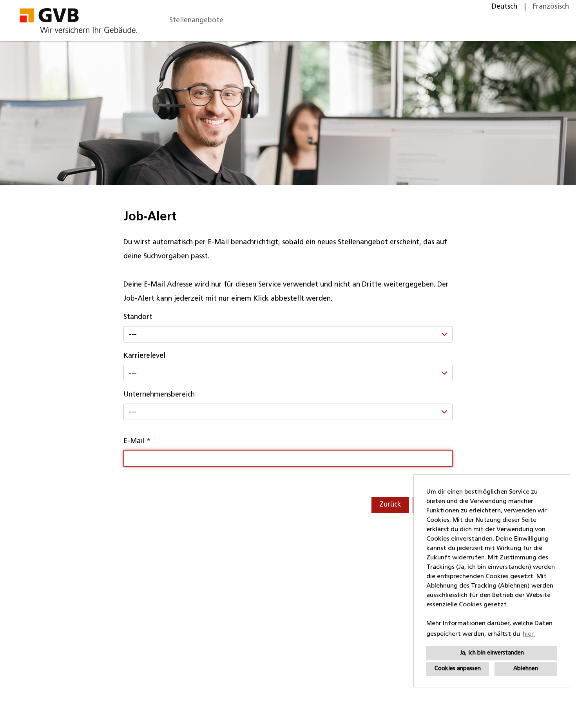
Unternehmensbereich (159, 394)
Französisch (551, 7)
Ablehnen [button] (525, 669)
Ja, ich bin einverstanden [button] (492, 653)
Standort (137, 317)
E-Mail (136, 441)
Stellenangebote (196, 20)
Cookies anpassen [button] (458, 669)
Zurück (390, 504)
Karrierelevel (144, 356)
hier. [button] (529, 634)
